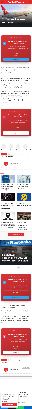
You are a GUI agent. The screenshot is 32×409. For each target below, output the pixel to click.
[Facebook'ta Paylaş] (4, 407)
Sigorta (25, 396)
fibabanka (26, 360)
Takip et (15, 133)
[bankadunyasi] (6, 164)
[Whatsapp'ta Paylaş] (20, 407)
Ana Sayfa (9, 392)
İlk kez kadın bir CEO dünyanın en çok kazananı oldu (7, 207)
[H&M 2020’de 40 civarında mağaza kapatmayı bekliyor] (24, 216)
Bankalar (23, 392)
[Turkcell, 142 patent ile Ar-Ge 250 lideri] (24, 197)
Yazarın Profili (26, 162)
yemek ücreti (4, 362)
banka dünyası (12, 360)
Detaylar (4, 401)
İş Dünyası (25, 394)
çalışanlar (19, 360)
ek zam (15, 154)
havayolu (21, 154)
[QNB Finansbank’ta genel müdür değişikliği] (8, 179)
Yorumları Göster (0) (15, 234)
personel (27, 154)
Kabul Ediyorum (9, 404)
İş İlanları (16, 392)
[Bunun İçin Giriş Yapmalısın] (9, 29)
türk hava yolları (9, 156)
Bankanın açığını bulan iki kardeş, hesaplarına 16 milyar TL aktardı (8, 225)
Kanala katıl (15, 59)
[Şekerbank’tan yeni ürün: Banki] (24, 179)
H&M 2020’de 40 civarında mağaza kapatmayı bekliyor (23, 227)
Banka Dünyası (16, 2)
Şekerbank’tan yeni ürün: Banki (23, 187)
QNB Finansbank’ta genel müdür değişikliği (7, 188)
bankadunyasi (14, 164)
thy (2, 156)
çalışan (11, 154)
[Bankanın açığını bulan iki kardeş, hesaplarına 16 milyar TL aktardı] (8, 216)
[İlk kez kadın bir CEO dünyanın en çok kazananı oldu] (8, 197)
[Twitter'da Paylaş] (12, 407)
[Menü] (2, 2)
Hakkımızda (20, 404)
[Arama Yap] (30, 2)
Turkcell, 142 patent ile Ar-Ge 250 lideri (24, 206)
